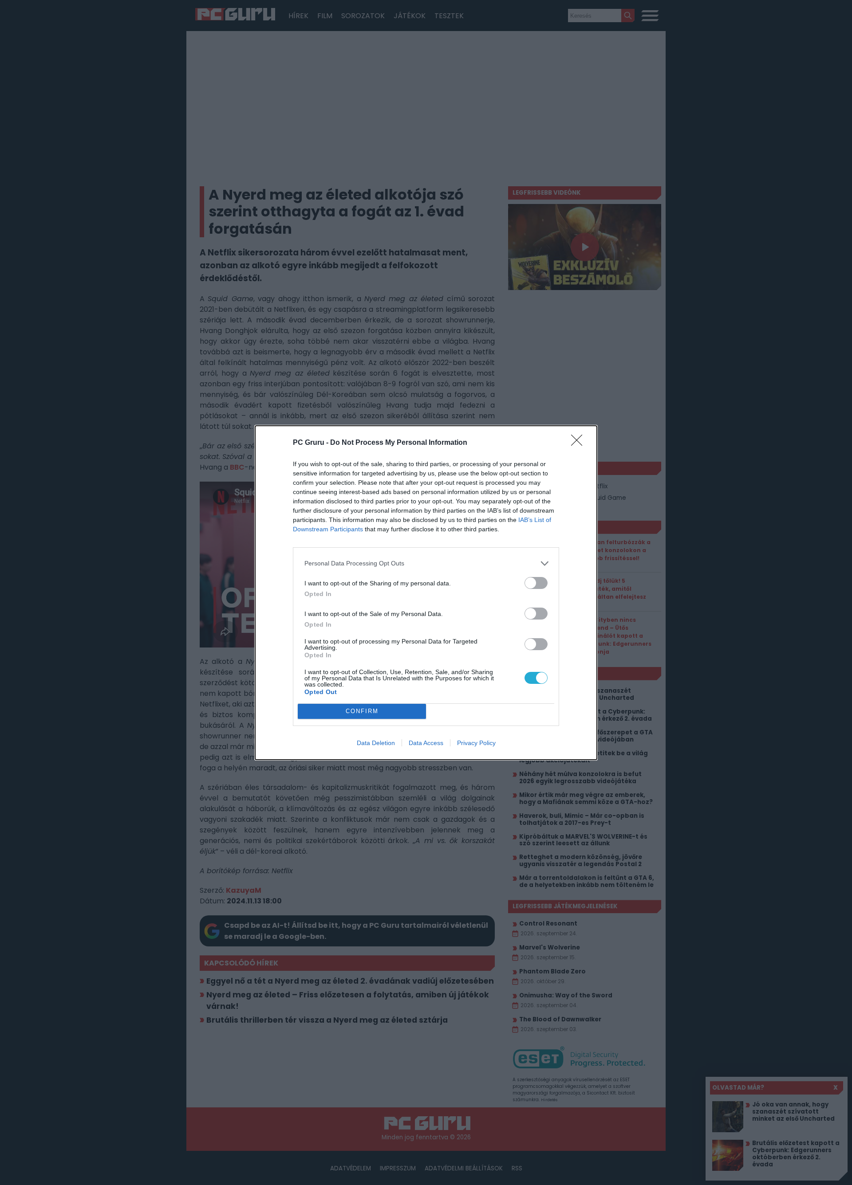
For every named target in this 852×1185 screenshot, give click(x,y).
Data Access (426, 742)
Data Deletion (376, 742)
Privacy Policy (476, 742)
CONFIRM (362, 711)
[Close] (579, 443)
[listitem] (426, 563)
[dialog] (426, 593)
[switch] (536, 583)
